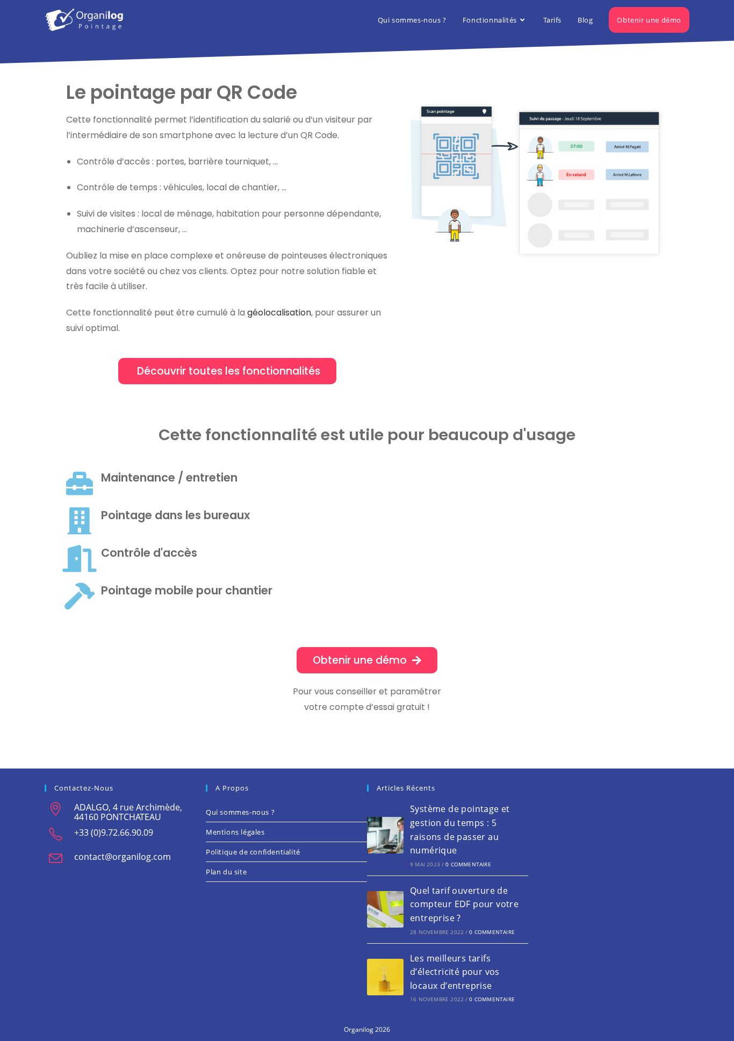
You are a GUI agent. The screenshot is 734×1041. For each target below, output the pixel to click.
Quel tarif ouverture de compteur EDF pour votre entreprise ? (464, 904)
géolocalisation (279, 312)
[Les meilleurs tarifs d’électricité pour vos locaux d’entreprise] (385, 977)
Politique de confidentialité (253, 852)
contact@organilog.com (122, 857)
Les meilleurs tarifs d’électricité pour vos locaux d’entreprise (455, 972)
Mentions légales (235, 832)
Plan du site (226, 872)
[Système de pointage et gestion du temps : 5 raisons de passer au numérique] (385, 835)
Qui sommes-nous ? (240, 812)
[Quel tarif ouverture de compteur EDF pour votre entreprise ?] (385, 909)
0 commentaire (468, 864)
